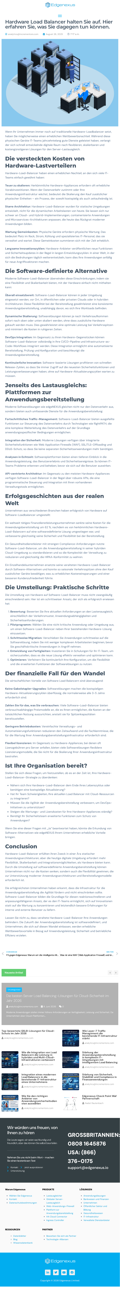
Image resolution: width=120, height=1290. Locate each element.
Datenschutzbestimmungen (23, 1202)
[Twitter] (56, 1272)
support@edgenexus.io (88, 1167)
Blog (15, 1239)
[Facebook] (72, 1272)
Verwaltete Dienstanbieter (96, 1220)
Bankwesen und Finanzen (96, 1199)
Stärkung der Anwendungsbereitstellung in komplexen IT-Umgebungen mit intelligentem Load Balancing (100, 1057)
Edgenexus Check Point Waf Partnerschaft (99, 1097)
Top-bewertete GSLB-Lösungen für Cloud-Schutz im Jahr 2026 (28, 1032)
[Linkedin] (48, 1272)
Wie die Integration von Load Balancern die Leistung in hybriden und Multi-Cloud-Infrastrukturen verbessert (39, 1056)
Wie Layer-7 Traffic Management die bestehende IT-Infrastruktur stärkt (99, 1034)
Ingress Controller (55, 1220)
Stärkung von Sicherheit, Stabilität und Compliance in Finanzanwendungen (99, 1077)
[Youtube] (64, 1272)
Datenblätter (19, 1236)
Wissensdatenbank (23, 1242)
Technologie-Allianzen (57, 1239)
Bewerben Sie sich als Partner (61, 1236)
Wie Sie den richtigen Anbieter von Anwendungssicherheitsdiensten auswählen (39, 1099)
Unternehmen (90, 1202)
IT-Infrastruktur (91, 1216)
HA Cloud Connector (56, 1216)
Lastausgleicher (54, 1195)
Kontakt (13, 1199)
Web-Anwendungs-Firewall (60, 1206)
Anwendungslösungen (94, 1195)
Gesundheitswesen (93, 1213)
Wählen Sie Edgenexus (20, 1195)
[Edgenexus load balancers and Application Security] (60, 1260)
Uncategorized (14, 989)
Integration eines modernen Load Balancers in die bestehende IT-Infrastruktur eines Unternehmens (39, 1078)
